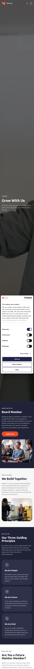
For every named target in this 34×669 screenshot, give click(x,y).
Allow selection (17, 364)
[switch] (29, 335)
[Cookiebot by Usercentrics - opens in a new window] (24, 298)
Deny (17, 369)
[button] (27, 3)
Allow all (17, 359)
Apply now (10, 434)
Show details (24, 353)
